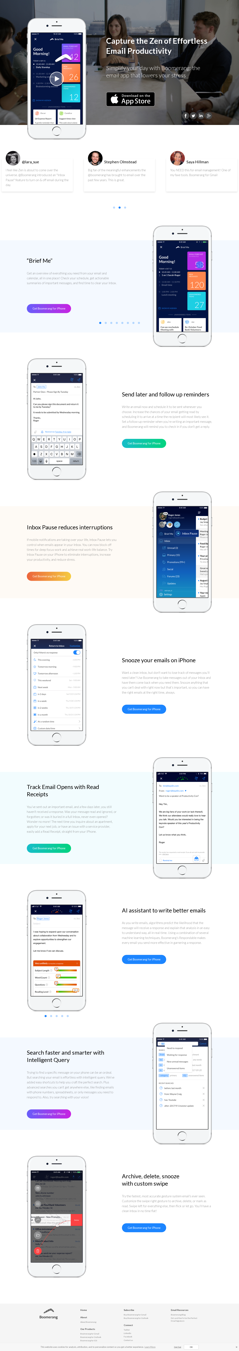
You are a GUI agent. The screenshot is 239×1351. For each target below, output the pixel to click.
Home (83, 1310)
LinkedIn (127, 1333)
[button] (236, 1347)
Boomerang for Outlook (90, 1337)
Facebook (128, 1336)
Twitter (127, 1330)
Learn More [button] (150, 1347)
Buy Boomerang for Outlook (136, 1318)
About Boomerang (88, 1322)
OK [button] (191, 1347)
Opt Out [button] (177, 1347)
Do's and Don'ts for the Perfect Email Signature (184, 1319)
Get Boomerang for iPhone (49, 308)
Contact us (128, 1340)
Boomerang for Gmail (89, 1333)
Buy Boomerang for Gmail (135, 1314)
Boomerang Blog (178, 1314)
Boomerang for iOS (88, 1340)
